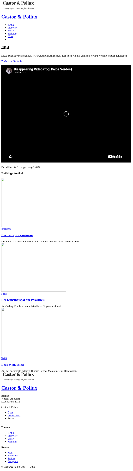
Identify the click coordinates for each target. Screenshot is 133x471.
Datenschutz (14, 415)
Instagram (13, 461)
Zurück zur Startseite (12, 61)
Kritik (11, 24)
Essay (11, 30)
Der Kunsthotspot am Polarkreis (22, 300)
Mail (10, 452)
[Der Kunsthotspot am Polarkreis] (33, 290)
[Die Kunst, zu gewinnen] (33, 226)
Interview (13, 27)
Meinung (12, 33)
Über (10, 36)
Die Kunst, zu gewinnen (17, 235)
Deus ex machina (12, 364)
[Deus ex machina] (33, 355)
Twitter (11, 458)
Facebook (13, 455)
